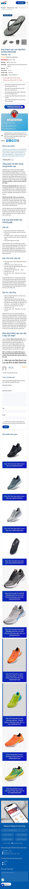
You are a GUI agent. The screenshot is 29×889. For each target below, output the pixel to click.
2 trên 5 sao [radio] (4, 387)
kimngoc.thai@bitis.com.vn (10, 128)
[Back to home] (3, 2)
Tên (3, 408)
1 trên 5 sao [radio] (2, 387)
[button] (27, 2)
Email (4, 415)
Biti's (9, 54)
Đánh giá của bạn (7, 385)
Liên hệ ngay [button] (21, 2)
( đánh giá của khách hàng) (12, 57)
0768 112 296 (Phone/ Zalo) (11, 126)
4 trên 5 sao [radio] (6, 387)
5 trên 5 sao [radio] (7, 387)
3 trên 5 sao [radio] (5, 387)
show (12, 159)
